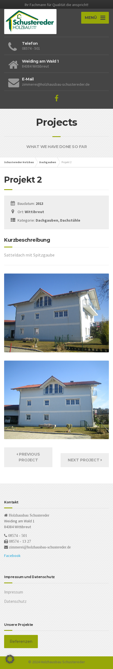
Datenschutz (15, 601)
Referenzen (21, 641)
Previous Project (29, 457)
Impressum (13, 592)
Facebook (12, 555)
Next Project (84, 460)
